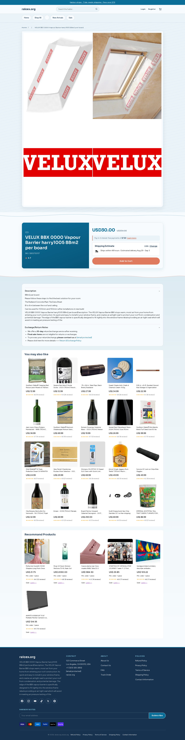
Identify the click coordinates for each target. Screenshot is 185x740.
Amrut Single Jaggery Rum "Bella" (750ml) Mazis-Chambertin (118, 470)
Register (152, 9)
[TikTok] (41, 701)
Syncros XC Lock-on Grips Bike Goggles (147, 470)
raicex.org (28, 9)
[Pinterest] (54, 701)
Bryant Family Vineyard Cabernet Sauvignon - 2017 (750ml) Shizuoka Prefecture (91, 512)
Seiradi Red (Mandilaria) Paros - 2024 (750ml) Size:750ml (120, 428)
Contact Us (106, 665)
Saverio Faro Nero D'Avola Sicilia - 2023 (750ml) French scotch (64, 386)
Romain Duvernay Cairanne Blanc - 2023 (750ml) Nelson (92, 428)
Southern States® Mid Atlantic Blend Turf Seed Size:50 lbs (147, 428)
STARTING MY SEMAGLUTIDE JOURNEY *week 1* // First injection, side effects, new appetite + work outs (120, 567)
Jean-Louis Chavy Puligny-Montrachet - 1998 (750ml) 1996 (36, 428)
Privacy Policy (141, 665)
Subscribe (157, 715)
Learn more (131, 238)
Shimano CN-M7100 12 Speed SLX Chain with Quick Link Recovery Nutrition (92, 470)
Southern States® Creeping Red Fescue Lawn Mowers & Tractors (37, 386)
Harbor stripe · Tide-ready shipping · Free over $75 (92, 2)
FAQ (102, 670)
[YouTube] (35, 701)
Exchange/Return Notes (36, 327)
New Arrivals (58, 18)
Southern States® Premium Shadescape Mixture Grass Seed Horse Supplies (63, 428)
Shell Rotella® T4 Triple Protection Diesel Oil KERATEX (37, 470)
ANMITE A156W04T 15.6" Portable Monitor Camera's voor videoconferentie (37, 617)
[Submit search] (96, 9)
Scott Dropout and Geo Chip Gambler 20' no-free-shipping (119, 512)
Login (143, 9)
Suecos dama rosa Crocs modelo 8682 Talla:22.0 (90, 567)
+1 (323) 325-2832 (74, 668)
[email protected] (84, 337)
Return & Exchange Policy (70, 340)
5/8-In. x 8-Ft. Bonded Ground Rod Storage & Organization (147, 386)
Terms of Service (142, 670)
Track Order (106, 675)
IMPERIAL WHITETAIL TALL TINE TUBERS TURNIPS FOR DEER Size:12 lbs (147, 512)
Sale (70, 18)
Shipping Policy (142, 675)
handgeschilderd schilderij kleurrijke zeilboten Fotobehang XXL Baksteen (146, 567)
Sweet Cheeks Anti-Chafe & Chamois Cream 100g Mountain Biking (119, 386)
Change (153, 246)
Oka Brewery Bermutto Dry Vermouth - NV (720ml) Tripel (37, 512)
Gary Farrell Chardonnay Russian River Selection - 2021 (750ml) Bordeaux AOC (64, 470)
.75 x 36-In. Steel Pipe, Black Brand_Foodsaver (91, 386)
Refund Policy (141, 661)
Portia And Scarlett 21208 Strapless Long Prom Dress (35, 567)
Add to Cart (126, 261)
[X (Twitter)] (48, 701)
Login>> (33, 583)
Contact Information (144, 679)
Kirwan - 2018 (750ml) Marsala (64, 511)
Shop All (38, 18)
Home (26, 18)
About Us (105, 661)
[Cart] (160, 9)
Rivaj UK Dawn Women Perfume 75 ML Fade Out (63, 567)
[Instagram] (28, 701)
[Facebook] (22, 701)
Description (30, 291)
